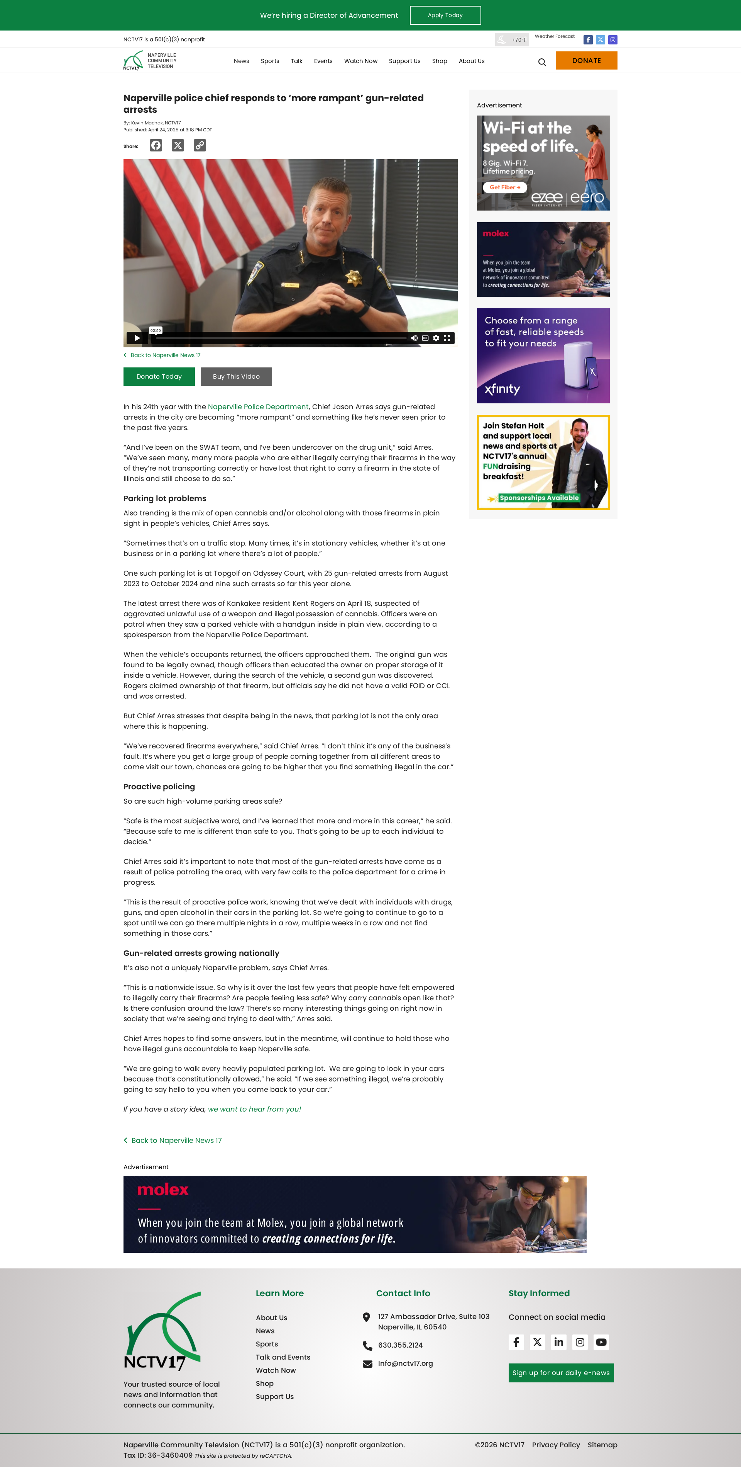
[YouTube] (601, 1342)
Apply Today (445, 15)
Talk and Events (283, 1357)
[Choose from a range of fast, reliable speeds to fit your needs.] (543, 355)
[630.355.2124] (399, 1345)
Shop (439, 61)
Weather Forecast (555, 36)
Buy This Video (236, 376)
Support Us (405, 61)
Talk (297, 61)
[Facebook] (588, 39)
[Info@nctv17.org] (404, 1363)
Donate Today (159, 376)
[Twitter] (600, 39)
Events (323, 61)
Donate (586, 60)
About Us (472, 61)
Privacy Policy (556, 1445)
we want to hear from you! (254, 1109)
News (241, 61)
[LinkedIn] (559, 1342)
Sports (270, 61)
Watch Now (360, 61)
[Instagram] (613, 39)
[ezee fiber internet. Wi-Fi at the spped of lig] (543, 162)
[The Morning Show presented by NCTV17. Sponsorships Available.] (543, 462)
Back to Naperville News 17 (166, 355)
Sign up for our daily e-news (561, 1372)
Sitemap (603, 1445)
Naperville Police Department (258, 406)
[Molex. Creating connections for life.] (543, 259)
